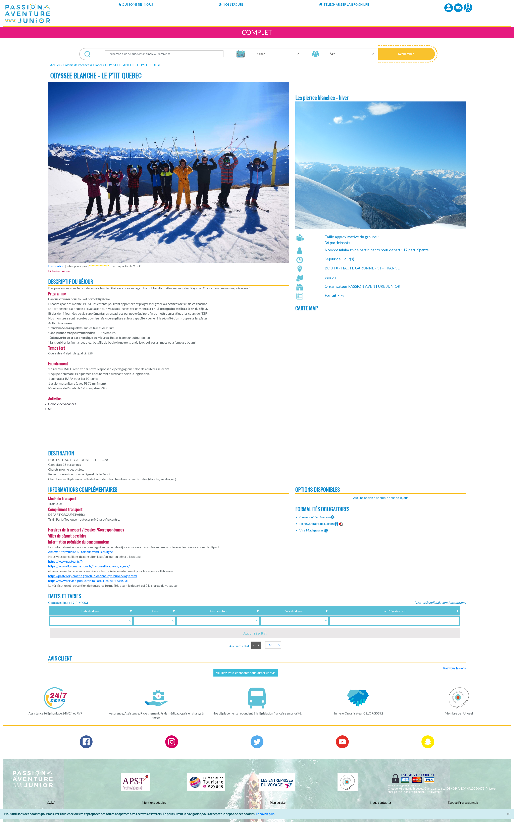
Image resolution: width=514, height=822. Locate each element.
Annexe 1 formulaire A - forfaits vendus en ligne (80, 552)
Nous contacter (380, 802)
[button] (406, 54)
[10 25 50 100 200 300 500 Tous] (271, 645)
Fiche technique (59, 271)
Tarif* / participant (394, 611)
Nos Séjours (233, 4)
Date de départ (91, 611)
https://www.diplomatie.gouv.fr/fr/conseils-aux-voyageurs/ (89, 566)
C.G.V (51, 802)
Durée (155, 611)
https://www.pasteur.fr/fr (65, 561)
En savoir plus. (265, 814)
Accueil (55, 65)
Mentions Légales (154, 802)
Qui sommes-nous (137, 4)
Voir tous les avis (454, 668)
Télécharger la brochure (346, 4)
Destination (56, 266)
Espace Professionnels (463, 802)
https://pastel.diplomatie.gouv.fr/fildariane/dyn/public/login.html (92, 576)
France (98, 65)
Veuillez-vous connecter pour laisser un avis (245, 673)
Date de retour (218, 611)
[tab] (99, 266)
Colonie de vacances (77, 65)
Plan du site (278, 802)
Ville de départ (294, 611)
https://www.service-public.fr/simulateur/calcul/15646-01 (88, 580)
